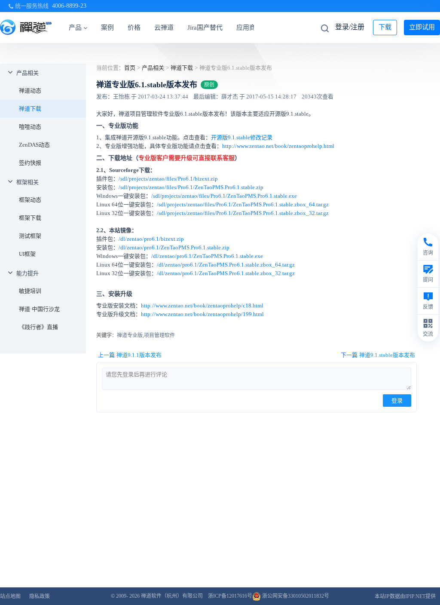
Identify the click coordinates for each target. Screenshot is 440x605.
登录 (397, 400)
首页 (129, 67)
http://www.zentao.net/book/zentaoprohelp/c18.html (202, 305)
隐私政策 (39, 596)
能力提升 (27, 273)
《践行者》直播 (38, 327)
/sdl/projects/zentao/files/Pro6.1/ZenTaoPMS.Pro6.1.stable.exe (224, 196)
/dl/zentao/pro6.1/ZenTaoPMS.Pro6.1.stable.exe (207, 256)
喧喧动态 (30, 126)
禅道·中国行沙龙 (39, 309)
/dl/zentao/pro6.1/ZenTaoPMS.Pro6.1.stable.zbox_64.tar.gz (226, 264)
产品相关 (27, 73)
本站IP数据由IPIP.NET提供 (405, 596)
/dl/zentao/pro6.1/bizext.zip (151, 239)
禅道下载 (30, 108)
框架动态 (30, 200)
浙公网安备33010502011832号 (295, 596)
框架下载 (30, 218)
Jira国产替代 (205, 27)
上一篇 (130, 355)
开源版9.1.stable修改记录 (241, 137)
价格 (134, 27)
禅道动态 (30, 90)
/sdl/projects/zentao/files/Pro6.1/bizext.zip (168, 178)
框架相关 (27, 182)
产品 (75, 27)
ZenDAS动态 (34, 144)
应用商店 (249, 27)
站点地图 (10, 596)
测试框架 (30, 236)
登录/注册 (349, 27)
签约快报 (30, 163)
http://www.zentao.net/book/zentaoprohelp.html (278, 146)
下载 (385, 27)
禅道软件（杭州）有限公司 (172, 596)
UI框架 (27, 254)
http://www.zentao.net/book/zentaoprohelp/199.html (202, 314)
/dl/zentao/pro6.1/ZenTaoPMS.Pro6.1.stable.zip (174, 247)
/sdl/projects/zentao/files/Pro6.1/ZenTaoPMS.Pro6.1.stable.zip (191, 187)
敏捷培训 (30, 291)
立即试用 (422, 27)
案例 (107, 27)
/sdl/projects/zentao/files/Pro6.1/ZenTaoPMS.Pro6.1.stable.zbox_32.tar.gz (243, 213)
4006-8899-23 (69, 6)
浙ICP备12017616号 (230, 596)
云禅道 (164, 27)
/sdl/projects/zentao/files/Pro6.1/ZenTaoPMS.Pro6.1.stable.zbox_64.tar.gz (243, 204)
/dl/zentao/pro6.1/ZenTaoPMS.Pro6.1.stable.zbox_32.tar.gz (226, 273)
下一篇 (378, 355)
